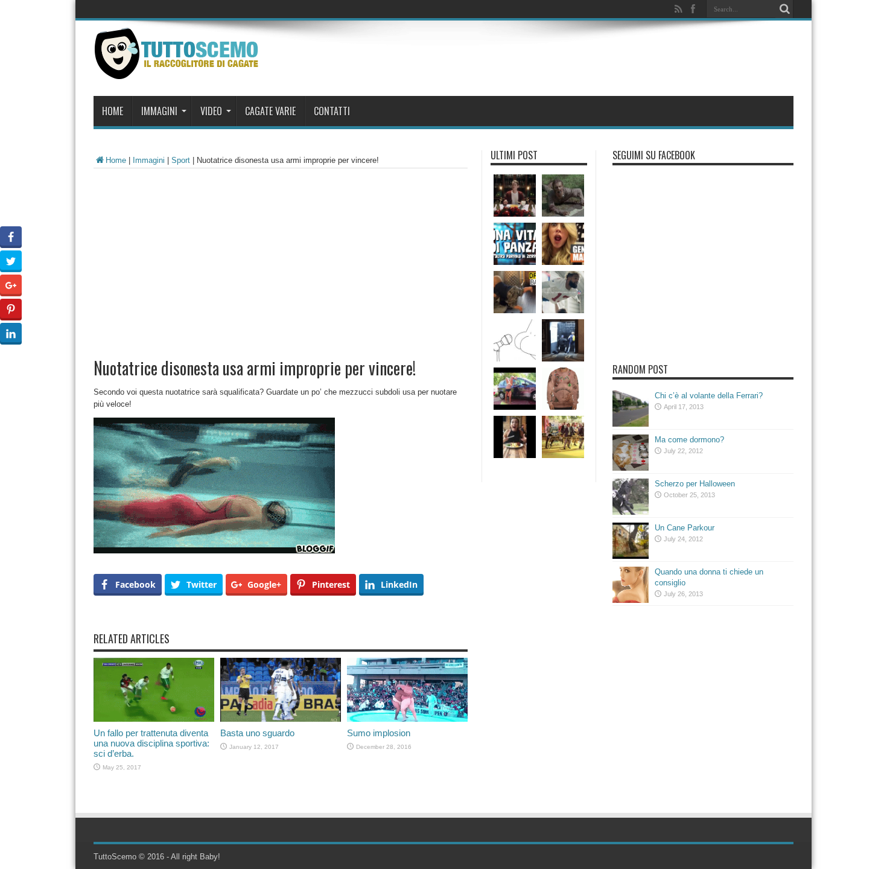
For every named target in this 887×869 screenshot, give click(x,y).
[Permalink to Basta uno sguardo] (280, 719)
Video (211, 111)
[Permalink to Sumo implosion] (407, 719)
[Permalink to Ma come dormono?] (630, 468)
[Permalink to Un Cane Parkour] (630, 556)
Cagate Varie (270, 111)
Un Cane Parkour (684, 527)
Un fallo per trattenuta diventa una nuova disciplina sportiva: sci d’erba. (151, 743)
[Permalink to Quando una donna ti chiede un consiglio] (630, 600)
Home (112, 111)
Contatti (332, 111)
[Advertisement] (281, 258)
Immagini (159, 111)
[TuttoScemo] (179, 70)
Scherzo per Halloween (695, 483)
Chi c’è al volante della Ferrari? (709, 395)
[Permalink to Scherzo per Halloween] (630, 512)
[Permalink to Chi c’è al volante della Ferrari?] (630, 423)
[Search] (784, 9)
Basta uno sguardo (257, 733)
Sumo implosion (378, 733)
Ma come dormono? (689, 439)
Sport (180, 160)
